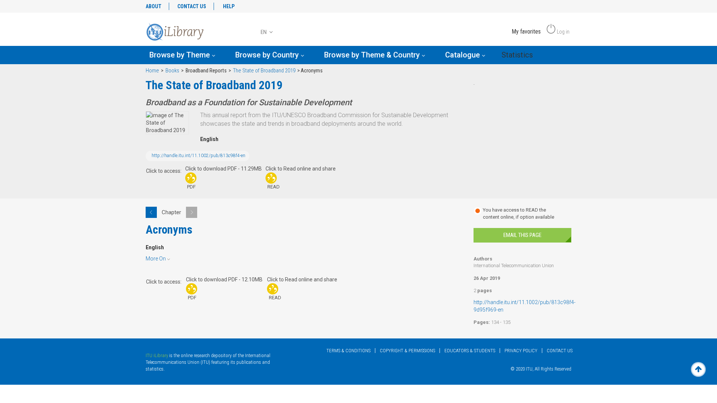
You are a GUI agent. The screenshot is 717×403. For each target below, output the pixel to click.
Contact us (559, 350)
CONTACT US (191, 6)
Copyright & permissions (407, 350)
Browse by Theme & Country (373, 54)
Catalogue (463, 54)
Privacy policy (521, 350)
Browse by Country (268, 54)
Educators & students (469, 350)
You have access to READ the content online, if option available (518, 213)
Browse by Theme (180, 54)
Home (152, 71)
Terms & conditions (348, 350)
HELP (229, 6)
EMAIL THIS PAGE (522, 235)
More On (156, 259)
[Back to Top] (698, 369)
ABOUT (153, 6)
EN (264, 32)
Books (172, 71)
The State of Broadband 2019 (264, 71)
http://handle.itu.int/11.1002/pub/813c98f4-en (198, 155)
